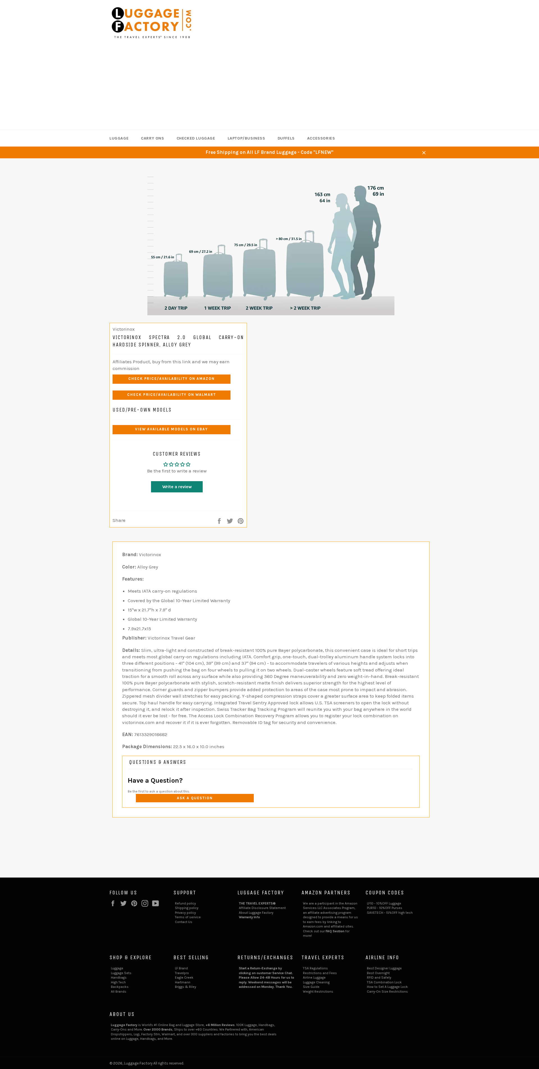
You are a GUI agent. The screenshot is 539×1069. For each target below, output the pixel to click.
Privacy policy (185, 913)
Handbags (119, 977)
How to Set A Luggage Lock (387, 987)
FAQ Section (335, 931)
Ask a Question (195, 798)
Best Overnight (378, 973)
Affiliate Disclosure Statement (262, 908)
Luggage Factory (138, 1063)
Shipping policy (186, 908)
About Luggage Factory (256, 913)
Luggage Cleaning (316, 982)
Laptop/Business (246, 138)
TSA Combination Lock (384, 982)
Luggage (119, 138)
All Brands (118, 991)
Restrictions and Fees (320, 973)
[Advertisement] (269, 87)
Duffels (286, 138)
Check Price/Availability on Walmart (171, 394)
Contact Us (183, 922)
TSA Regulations (315, 968)
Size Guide (311, 987)
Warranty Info (249, 917)
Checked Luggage (196, 138)
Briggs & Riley (185, 987)
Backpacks (120, 987)
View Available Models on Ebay (171, 429)
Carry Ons (152, 138)
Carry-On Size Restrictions (387, 991)
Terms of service (188, 917)
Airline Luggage (314, 977)
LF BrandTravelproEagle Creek (184, 972)
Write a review (177, 486)
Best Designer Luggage (384, 968)
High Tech (118, 982)
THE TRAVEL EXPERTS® (257, 903)
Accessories (321, 138)
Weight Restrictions (318, 991)
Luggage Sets (121, 973)
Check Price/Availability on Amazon (171, 378)
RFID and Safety (379, 977)
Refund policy (185, 903)
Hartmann (182, 982)
